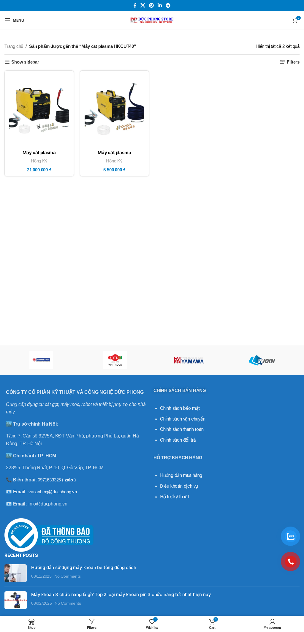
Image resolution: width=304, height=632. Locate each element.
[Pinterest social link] (151, 5)
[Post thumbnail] (15, 573)
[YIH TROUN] (115, 360)
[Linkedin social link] (160, 5)
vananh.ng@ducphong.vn (52, 491)
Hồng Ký (39, 160)
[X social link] (142, 5)
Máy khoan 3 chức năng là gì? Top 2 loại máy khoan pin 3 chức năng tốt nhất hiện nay (121, 594)
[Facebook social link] (135, 5)
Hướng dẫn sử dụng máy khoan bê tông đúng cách (83, 567)
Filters (293, 61)
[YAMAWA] (189, 360)
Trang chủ (13, 46)
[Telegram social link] (168, 5)
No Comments (67, 576)
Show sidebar (25, 61)
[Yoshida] (41, 360)
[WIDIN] (262, 360)
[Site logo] (152, 19)
